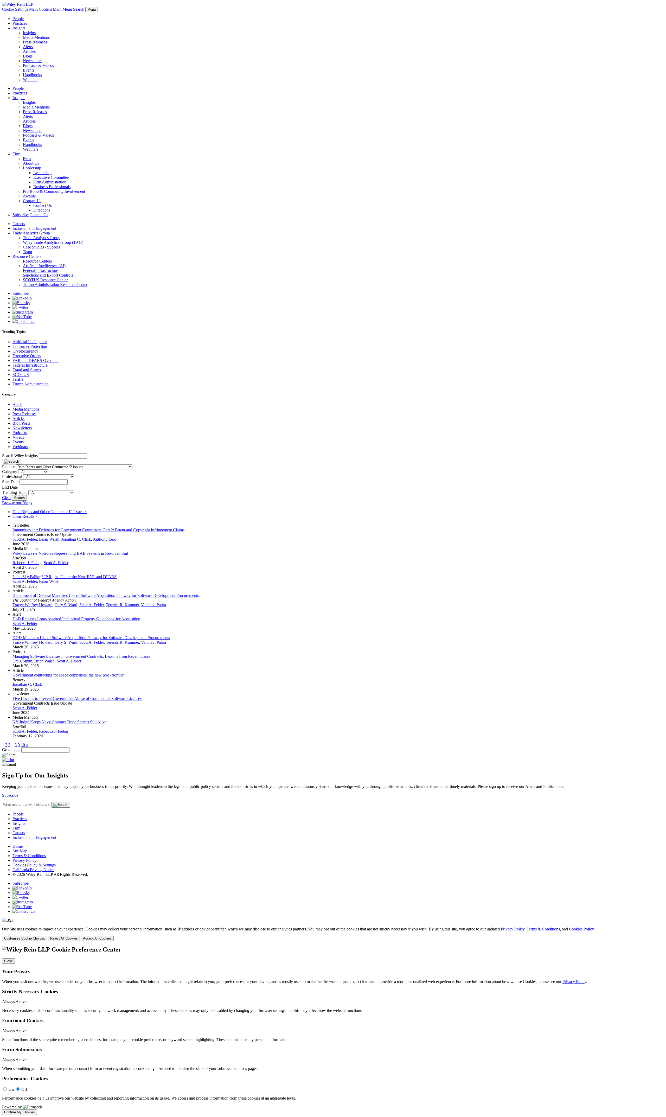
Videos (18, 437)
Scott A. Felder (24, 539)
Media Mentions (36, 37)
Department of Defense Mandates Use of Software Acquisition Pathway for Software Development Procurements (105, 595)
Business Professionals (52, 186)
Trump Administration (30, 384)
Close (8, 961)
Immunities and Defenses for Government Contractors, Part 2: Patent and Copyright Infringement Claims (98, 530)
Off (24, 1089)
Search (78, 9)
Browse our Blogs (17, 503)
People (18, 18)
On (11, 1089)
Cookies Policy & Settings (34, 865)
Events (28, 70)
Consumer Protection (29, 346)
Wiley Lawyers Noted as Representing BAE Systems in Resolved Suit (70, 553)
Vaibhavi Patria (153, 605)
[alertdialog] (333, 1030)
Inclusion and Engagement (34, 228)
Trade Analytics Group (31, 233)
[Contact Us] (23, 321)
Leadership (32, 168)
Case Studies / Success (41, 247)
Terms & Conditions (29, 855)
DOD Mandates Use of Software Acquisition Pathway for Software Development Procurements (91, 637)
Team (27, 252)
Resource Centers (26, 256)
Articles (29, 51)
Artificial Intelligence (29, 342)
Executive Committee (51, 177)
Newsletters (32, 61)
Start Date (10, 482)
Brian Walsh (49, 539)
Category (9, 471)
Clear (6, 497)
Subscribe (20, 215)
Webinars (30, 79)
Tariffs (17, 379)
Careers (18, 223)
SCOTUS (20, 374)
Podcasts (19, 432)
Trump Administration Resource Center (55, 284)
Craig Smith (22, 661)
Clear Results (25, 516)
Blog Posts (21, 423)
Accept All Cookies (97, 938)
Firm (16, 154)
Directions (41, 210)
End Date (10, 487)
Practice (8, 466)
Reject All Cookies (64, 938)
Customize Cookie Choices (24, 938)
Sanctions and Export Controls (48, 275)
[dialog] (333, 934)
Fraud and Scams (26, 370)
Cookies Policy (581, 929)
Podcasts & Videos (38, 65)
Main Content (40, 9)
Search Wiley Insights (20, 456)
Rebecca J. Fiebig (27, 562)
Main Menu (62, 9)
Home (17, 846)
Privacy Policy (24, 860)
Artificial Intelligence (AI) (44, 266)
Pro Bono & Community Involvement (54, 191)
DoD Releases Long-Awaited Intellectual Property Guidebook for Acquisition (76, 619)
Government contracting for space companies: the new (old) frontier (68, 675)
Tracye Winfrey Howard (32, 605)
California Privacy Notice (33, 869)
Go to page (11, 750)
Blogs (28, 56)
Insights (18, 28)
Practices (19, 23)
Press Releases (35, 42)
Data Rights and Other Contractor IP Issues (49, 511)
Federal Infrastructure (40, 270)
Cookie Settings (15, 9)
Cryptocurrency (25, 351)
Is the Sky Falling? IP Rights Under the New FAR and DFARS (64, 577)
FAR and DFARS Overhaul (35, 360)
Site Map (19, 851)
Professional (12, 476)
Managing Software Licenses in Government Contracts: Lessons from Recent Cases (81, 656)
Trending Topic (14, 492)
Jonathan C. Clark (76, 539)
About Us (31, 163)
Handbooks (32, 75)
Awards (29, 196)
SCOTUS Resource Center (45, 280)
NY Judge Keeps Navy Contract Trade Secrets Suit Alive (59, 722)
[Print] (8, 759)
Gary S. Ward (66, 605)
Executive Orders (26, 356)
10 (23, 745)
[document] (333, 1030)
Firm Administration (49, 182)
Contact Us (32, 201)
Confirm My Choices (19, 1112)
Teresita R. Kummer (122, 605)
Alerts (28, 46)
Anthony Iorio (104, 539)
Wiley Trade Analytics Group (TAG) (53, 242)
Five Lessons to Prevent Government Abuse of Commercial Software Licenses (77, 698)
